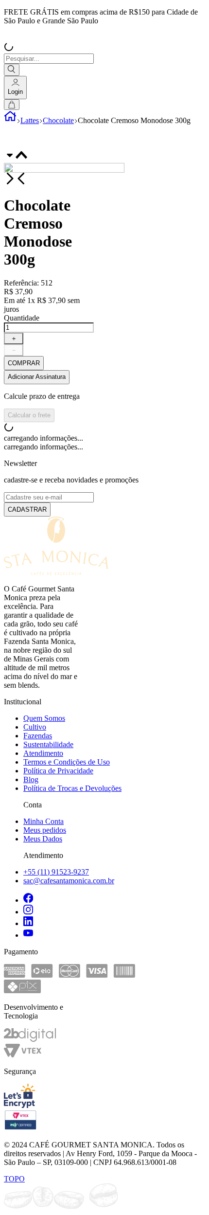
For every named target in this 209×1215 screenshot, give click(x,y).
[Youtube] (114, 934)
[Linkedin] (114, 922)
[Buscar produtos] (11, 70)
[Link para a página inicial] (10, 120)
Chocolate (58, 120)
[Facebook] (114, 899)
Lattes (29, 120)
